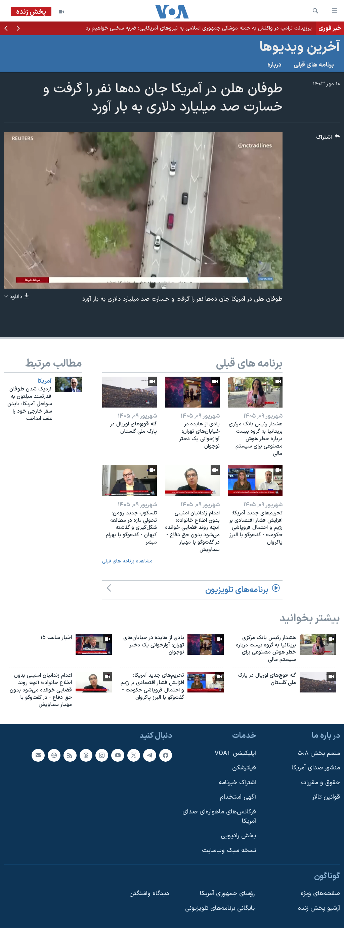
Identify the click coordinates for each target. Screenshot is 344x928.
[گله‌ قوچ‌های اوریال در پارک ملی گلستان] (129, 392)
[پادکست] (54, 755)
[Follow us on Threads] (86, 755)
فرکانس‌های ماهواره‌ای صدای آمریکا (219, 816)
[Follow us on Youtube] (117, 755)
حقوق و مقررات (320, 782)
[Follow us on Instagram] (101, 755)
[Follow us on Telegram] (149, 755)
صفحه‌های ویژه (320, 893)
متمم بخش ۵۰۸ (319, 753)
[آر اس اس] (69, 755)
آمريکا (44, 381)
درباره (274, 65)
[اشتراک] (38, 755)
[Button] (328, 139)
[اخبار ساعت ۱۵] (94, 644)
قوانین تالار (326, 797)
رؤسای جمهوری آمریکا (227, 893)
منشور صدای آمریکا (316, 767)
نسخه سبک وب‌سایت (229, 850)
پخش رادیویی (238, 836)
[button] (18, 29)
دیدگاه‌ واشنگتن (149, 893)
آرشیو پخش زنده (319, 908)
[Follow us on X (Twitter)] (133, 755)
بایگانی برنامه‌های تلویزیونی (220, 908)
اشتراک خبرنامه (237, 782)
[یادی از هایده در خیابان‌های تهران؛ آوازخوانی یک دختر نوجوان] (192, 392)
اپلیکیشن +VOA (235, 753)
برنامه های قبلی (314, 65)
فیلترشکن (244, 767)
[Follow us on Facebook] (165, 755)
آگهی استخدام (238, 797)
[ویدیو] (61, 12)
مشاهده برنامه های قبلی (127, 561)
